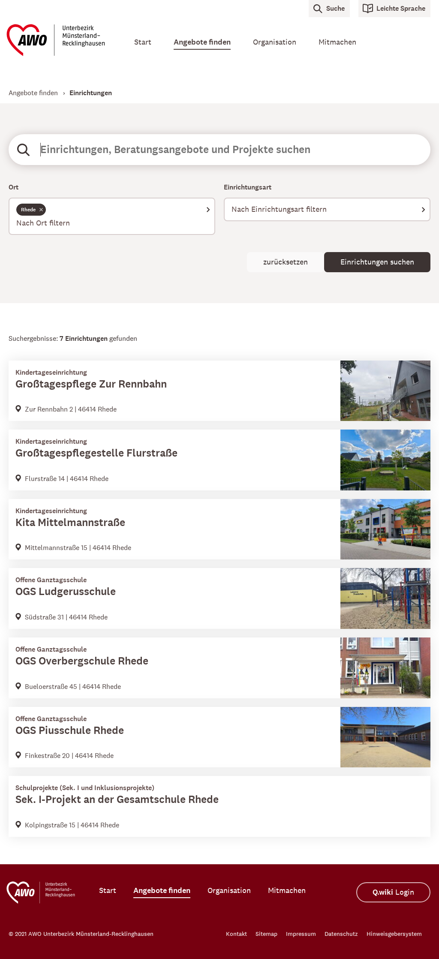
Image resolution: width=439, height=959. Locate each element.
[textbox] (111, 223)
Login (393, 892)
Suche (335, 8)
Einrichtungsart (247, 187)
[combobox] (112, 216)
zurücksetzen (285, 262)
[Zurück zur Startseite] (59, 40)
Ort (13, 187)
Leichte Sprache (400, 8)
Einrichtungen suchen (377, 262)
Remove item (41, 209)
